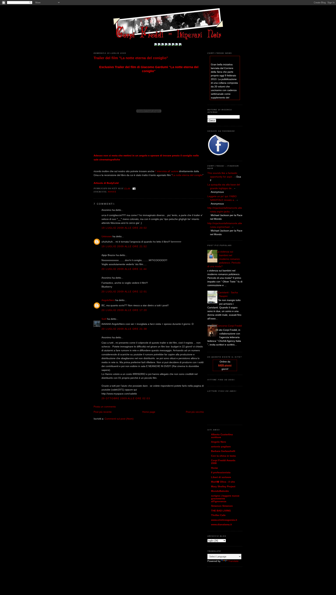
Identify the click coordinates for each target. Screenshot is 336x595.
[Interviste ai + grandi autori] (162, 45)
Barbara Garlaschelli (223, 451)
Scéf (104, 318)
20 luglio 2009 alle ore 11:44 (124, 269)
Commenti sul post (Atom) (119, 418)
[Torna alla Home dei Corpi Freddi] (155, 45)
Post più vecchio (195, 411)
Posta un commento (105, 406)
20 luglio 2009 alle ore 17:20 (124, 310)
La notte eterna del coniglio (187, 175)
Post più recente (103, 411)
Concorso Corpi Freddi (229, 325)
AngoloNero (108, 300)
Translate (233, 561)
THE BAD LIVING (221, 510)
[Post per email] (133, 188)
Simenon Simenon (222, 505)
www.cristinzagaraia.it (224, 519)
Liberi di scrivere (221, 477)
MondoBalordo (220, 491)
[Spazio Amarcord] (180, 45)
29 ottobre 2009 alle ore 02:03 (126, 398)
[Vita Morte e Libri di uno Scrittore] (169, 45)
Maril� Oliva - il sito (223, 481)
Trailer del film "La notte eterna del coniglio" (131, 58)
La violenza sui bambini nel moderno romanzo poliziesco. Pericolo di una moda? (223, 259)
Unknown (107, 236)
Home (214, 467)
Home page (148, 411)
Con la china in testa (223, 455)
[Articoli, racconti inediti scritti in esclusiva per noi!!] (173, 45)
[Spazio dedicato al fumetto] (176, 45)
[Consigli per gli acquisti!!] (166, 45)
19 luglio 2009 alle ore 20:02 (124, 227)
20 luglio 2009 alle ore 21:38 (124, 328)
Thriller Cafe (218, 515)
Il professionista (220, 472)
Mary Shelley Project (223, 486)
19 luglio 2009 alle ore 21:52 (124, 246)
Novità (112, 192)
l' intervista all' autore (166, 171)
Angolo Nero (218, 441)
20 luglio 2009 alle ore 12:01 (124, 291)
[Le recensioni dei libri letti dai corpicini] (159, 45)
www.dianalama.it (221, 524)
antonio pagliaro (221, 446)
